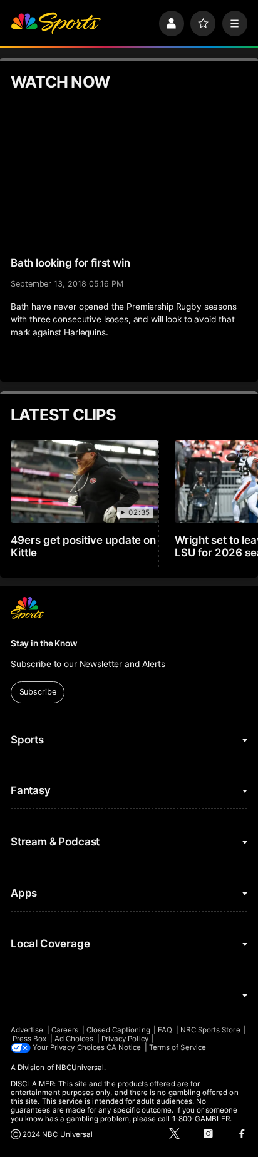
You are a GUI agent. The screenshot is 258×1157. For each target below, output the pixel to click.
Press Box (30, 1038)
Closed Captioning (118, 1030)
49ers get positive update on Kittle (84, 546)
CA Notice (124, 1047)
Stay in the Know (44, 643)
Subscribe (37, 691)
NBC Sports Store (210, 1030)
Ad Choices (74, 1038)
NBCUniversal (80, 1067)
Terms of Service (177, 1047)
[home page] (56, 23)
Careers (64, 1030)
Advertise (27, 1030)
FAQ (165, 1030)
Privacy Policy (124, 1038)
